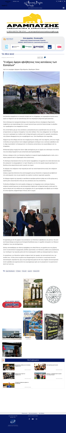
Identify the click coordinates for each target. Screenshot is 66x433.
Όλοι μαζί (24, 271)
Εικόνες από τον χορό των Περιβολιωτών (20, 374)
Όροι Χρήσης (41, 413)
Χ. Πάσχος (18, 271)
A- (40, 57)
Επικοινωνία (24, 413)
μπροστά (30, 271)
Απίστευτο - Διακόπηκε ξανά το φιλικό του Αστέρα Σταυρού (53, 374)
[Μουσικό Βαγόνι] (31, 215)
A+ (38, 57)
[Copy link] (45, 57)
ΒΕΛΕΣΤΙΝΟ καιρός (8, 4)
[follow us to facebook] (58, 1)
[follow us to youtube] (60, 1)
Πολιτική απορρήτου (33, 413)
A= (42, 57)
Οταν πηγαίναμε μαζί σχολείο (52, 364)
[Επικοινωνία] (56, 1)
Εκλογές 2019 (36, 271)
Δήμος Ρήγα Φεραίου (10, 271)
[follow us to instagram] (62, 1)
